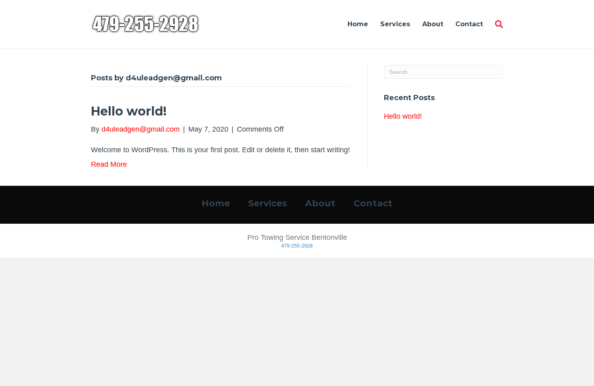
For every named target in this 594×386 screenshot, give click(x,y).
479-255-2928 (297, 246)
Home (358, 24)
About (432, 24)
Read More (109, 164)
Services (395, 24)
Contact (469, 24)
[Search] (496, 24)
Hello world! (128, 111)
